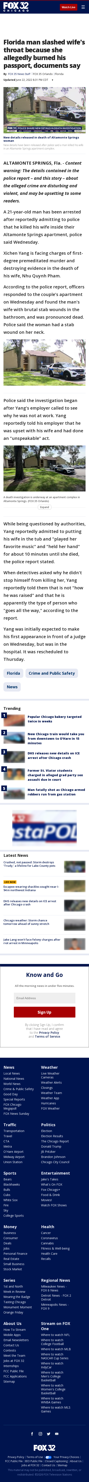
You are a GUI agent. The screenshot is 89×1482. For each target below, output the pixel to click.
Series (9, 1280)
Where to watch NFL (55, 1335)
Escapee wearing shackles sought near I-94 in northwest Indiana (31, 888)
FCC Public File (13, 1371)
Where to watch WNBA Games (52, 1400)
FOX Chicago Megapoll (12, 1106)
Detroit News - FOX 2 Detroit (56, 1297)
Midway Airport (14, 1157)
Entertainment (55, 1173)
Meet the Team (14, 1355)
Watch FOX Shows (54, 1205)
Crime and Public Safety (52, 673)
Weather (49, 1067)
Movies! (46, 1200)
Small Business (13, 1264)
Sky (5, 1210)
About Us (12, 1323)
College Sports (13, 1215)
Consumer (10, 1238)
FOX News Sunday (16, 1114)
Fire (6, 1205)
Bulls (6, 1190)
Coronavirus (49, 1238)
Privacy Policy (49, 1032)
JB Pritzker (48, 1152)
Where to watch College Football (52, 1342)
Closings (47, 1088)
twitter (48, 1433)
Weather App (50, 1098)
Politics (48, 1124)
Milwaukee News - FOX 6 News (54, 1288)
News (12, 686)
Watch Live (68, 7)
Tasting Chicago (14, 1302)
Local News (11, 1073)
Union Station (12, 1162)
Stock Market (12, 1269)
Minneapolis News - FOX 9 (55, 1306)
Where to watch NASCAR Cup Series (54, 1356)
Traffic (9, 1124)
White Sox (10, 1200)
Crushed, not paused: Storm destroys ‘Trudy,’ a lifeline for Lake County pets (29, 864)
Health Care (49, 1253)
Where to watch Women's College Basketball (53, 1389)
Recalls (46, 1259)
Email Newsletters (16, 1340)
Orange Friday (13, 1312)
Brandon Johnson (53, 1157)
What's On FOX (51, 1184)
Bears (7, 1179)
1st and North (13, 1286)
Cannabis (47, 1243)
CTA (6, 1141)
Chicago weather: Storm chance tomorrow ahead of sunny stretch (26, 922)
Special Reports (14, 1099)
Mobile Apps (12, 1335)
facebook (32, 1433)
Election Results (52, 1136)
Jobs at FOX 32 (13, 1361)
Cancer (46, 1233)
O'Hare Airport (13, 1152)
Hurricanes (48, 1103)
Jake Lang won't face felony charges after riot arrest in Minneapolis (31, 941)
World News (12, 1084)
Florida (59, 74)
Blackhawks (11, 1184)
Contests (9, 1350)
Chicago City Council (55, 1162)
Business (9, 1233)
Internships (11, 1366)
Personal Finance (15, 1253)
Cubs (6, 1195)
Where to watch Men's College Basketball (52, 1376)
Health (47, 1226)
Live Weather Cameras (50, 1075)
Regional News (55, 1280)
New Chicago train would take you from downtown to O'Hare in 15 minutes (56, 738)
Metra (7, 1146)
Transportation (13, 1131)
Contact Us (11, 1345)
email (56, 1433)
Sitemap (9, 1381)
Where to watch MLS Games (55, 1409)
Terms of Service (47, 1036)
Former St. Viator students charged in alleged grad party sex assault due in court (55, 775)
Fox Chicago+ (50, 1190)
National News (13, 1079)
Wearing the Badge (16, 1297)
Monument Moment (17, 1307)
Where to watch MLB (56, 1349)
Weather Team (51, 1093)
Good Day (10, 1094)
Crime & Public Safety (18, 1089)
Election (46, 1131)
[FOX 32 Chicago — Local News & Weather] (16, 7)
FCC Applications (15, 1376)
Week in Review (14, 1292)
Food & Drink (50, 1195)
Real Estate (11, 1259)
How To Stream (14, 1330)
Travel (7, 1136)
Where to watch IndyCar (52, 1365)
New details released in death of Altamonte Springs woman (41, 139)
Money (10, 1226)
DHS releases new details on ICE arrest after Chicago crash (29, 902)
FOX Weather (50, 1108)
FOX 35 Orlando (43, 74)
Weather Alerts (51, 1082)
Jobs (6, 1248)
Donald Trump (51, 1146)
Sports (9, 1173)
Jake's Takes (49, 1179)
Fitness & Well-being (55, 1248)
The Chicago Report (55, 1141)
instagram (40, 1433)
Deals (7, 1243)
